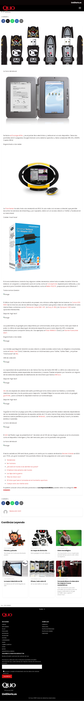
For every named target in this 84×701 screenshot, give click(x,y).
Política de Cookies (47, 631)
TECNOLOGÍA (5, 635)
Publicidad (45, 633)
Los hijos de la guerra (14, 473)
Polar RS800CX (51, 330)
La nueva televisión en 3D (13, 581)
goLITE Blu (7, 396)
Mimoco (58, 375)
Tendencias (11, 460)
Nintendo (42, 416)
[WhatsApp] (12, 21)
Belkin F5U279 (51, 286)
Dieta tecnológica (64, 551)
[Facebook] (3, 21)
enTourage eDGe (16, 135)
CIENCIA (4, 624)
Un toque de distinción (39, 551)
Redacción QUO (15, 511)
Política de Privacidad (48, 629)
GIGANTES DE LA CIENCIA (8, 651)
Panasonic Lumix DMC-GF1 (36, 307)
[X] (8, 21)
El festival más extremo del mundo (19, 470)
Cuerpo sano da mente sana (17, 484)
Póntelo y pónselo (10, 551)
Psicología (5, 631)
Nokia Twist (14, 351)
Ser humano (11, 463)
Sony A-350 (52, 307)
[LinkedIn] (17, 21)
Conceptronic (52, 284)
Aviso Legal (45, 626)
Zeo (4, 391)
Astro (3, 646)
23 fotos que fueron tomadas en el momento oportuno (27, 480)
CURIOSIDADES (6, 640)
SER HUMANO (5, 626)
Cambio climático (6, 644)
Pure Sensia (9, 208)
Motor (4, 649)
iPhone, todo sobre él (38, 581)
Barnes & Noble (68, 453)
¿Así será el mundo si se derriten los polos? (22, 467)
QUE (6, 435)
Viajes (3, 642)
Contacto (44, 624)
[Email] (21, 21)
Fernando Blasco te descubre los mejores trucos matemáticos (68, 583)
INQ (17, 354)
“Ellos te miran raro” (14, 477)
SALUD (3, 629)
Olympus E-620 (65, 307)
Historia (4, 637)
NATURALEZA (5, 633)
